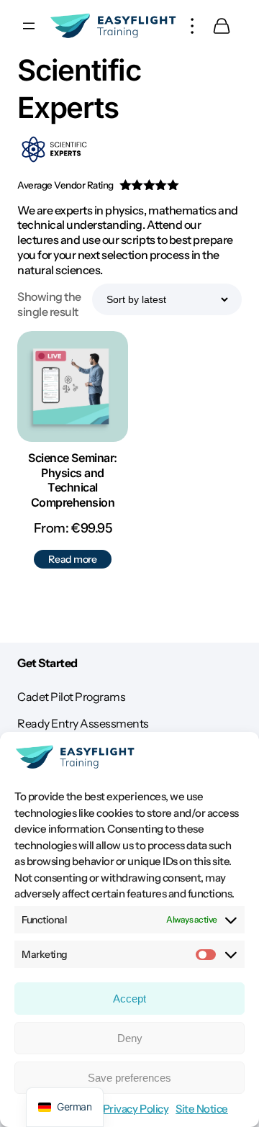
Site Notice (202, 1108)
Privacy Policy (135, 1108)
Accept (129, 998)
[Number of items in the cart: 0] (221, 26)
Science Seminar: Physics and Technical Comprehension (72, 480)
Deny (129, 1038)
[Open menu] (28, 26)
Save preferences (129, 1078)
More (192, 26)
